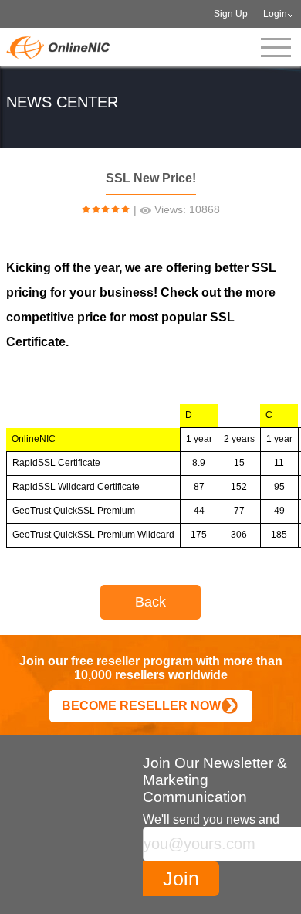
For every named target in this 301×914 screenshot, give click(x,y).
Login (275, 13)
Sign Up (231, 13)
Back (150, 602)
